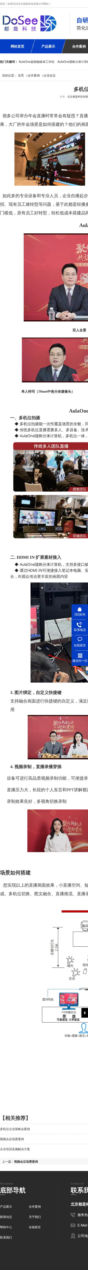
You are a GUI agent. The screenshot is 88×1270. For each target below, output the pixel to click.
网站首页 (17, 46)
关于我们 (35, 1216)
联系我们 (6, 1237)
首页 (23, 75)
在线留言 (35, 1227)
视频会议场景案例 (12, 1139)
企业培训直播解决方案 (15, 1149)
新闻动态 (6, 1216)
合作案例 (34, 75)
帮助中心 (6, 1227)
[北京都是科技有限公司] (29, 23)
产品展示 (48, 46)
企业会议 (50, 75)
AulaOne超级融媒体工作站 (36, 61)
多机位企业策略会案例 (15, 1129)
